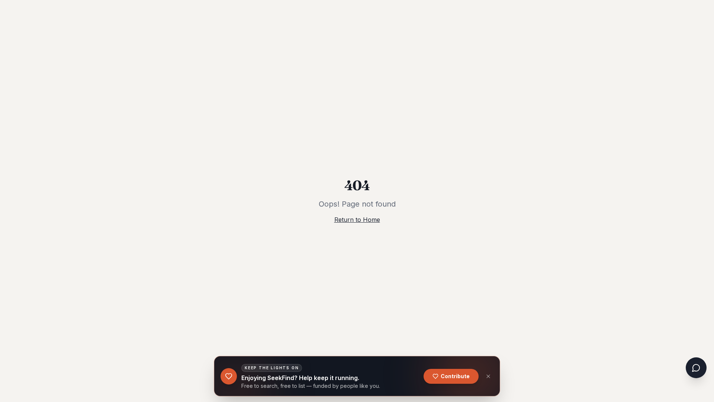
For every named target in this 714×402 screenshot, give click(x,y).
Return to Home (357, 219)
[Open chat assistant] (696, 367)
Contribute (455, 376)
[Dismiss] (488, 376)
